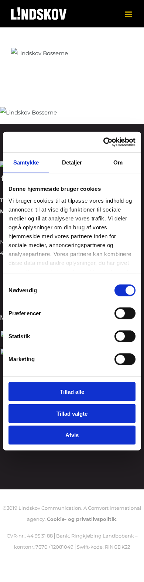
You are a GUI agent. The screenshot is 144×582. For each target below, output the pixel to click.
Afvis (72, 435)
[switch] (125, 313)
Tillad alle (72, 392)
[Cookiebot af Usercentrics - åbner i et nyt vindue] (104, 142)
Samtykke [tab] (26, 162)
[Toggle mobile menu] (129, 14)
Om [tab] (118, 162)
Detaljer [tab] (72, 162)
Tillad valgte (72, 413)
